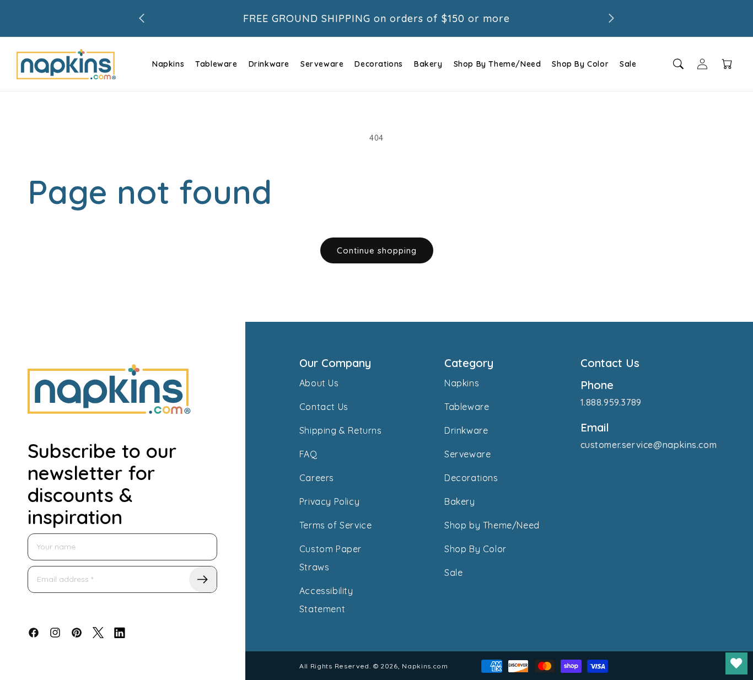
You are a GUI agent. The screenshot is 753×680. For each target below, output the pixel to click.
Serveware (321, 64)
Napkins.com (425, 666)
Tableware (216, 64)
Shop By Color (580, 64)
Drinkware (269, 64)
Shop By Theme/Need (497, 64)
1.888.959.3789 (611, 402)
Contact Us (323, 406)
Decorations (378, 64)
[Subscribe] (203, 579)
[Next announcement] (611, 18)
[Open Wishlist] (736, 663)
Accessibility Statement (326, 599)
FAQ (308, 454)
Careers (316, 477)
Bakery (428, 64)
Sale (628, 64)
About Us (319, 382)
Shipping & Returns (340, 430)
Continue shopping (377, 250)
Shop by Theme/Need (492, 525)
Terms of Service (335, 525)
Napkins (168, 64)
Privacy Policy (329, 501)
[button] (167, 64)
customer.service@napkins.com (648, 444)
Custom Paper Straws (330, 558)
